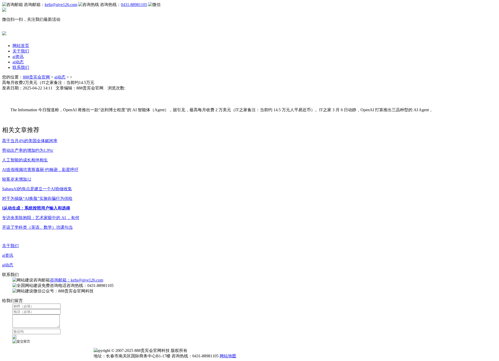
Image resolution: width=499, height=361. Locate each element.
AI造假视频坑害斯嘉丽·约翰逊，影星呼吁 (40, 169)
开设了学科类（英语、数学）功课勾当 (37, 227)
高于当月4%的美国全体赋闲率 (29, 141)
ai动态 (18, 62)
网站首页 (20, 45)
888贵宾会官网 (36, 77)
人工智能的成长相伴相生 (25, 160)
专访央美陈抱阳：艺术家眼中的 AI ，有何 (40, 217)
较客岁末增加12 (16, 179)
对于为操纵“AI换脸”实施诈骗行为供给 (37, 198)
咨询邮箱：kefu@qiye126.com (76, 280)
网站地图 (228, 356)
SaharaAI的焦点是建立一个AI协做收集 (37, 189)
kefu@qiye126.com (61, 4)
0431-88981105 (134, 4)
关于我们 (20, 51)
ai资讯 (18, 56)
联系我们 (20, 67)
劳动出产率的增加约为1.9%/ (27, 150)
